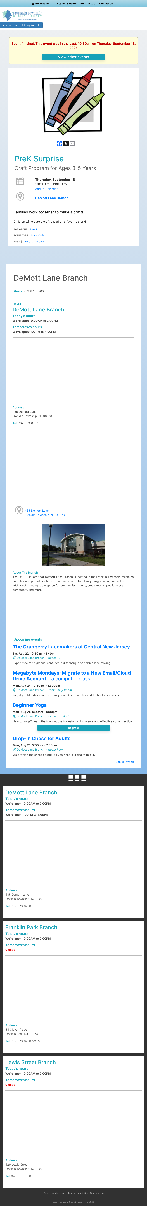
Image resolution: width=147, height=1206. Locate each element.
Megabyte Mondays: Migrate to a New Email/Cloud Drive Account (72, 675)
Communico (97, 1193)
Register (73, 728)
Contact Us (106, 3)
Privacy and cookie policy (58, 1193)
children (39, 241)
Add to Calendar (46, 189)
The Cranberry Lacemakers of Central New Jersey (71, 646)
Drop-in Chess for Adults (41, 738)
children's (28, 241)
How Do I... (87, 3)
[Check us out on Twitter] (77, 778)
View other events (73, 57)
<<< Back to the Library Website (21, 25)
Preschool (35, 229)
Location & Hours (66, 3)
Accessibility (81, 1193)
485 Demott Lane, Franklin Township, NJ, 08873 (45, 513)
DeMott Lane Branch (51, 198)
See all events (125, 761)
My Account (42, 3)
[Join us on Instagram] (83, 778)
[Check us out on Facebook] (70, 778)
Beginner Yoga (30, 705)
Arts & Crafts (38, 235)
